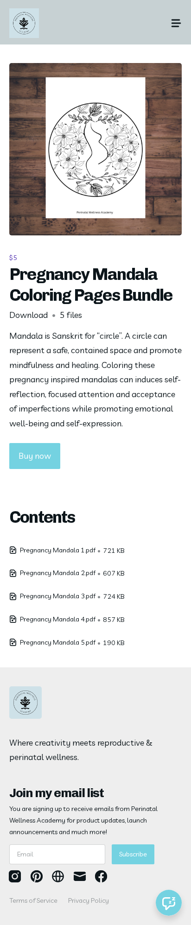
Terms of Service (33, 900)
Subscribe (133, 854)
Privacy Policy (88, 900)
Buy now (35, 455)
